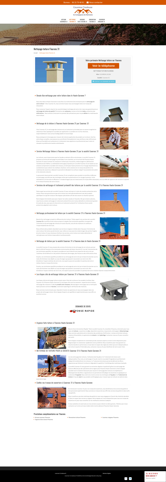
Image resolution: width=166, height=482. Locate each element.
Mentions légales (107, 473)
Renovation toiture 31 (92, 21)
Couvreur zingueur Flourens (110, 417)
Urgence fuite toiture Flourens (44, 419)
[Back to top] (161, 477)
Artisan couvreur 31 (63, 21)
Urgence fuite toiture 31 (82, 21)
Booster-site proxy (96, 476)
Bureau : (74, 2)
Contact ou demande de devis (104, 81)
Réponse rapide (83, 310)
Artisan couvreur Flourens (42, 417)
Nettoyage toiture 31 (72, 21)
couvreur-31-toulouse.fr (60, 473)
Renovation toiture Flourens (77, 417)
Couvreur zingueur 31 (101, 21)
